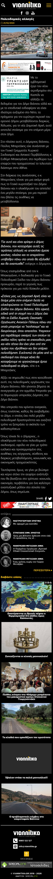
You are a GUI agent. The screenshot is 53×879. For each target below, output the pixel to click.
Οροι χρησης (26, 859)
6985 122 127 (25, 841)
